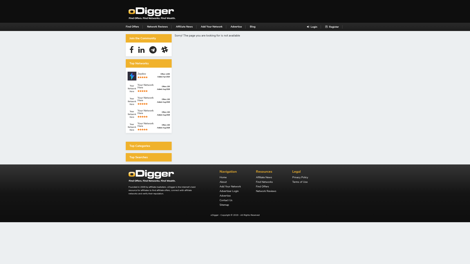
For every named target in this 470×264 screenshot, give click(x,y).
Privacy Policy (300, 177)
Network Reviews (157, 26)
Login (313, 27)
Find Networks (264, 182)
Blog (252, 26)
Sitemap (224, 205)
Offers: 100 (166, 86)
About (223, 182)
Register (333, 27)
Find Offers (132, 26)
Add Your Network (212, 26)
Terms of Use (300, 182)
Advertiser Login (229, 191)
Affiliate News (184, 26)
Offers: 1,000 (165, 74)
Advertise (236, 26)
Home (223, 177)
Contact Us (226, 200)
